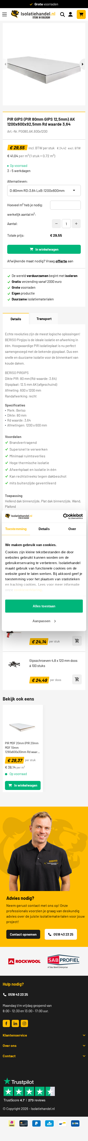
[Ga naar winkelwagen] (81, 14)
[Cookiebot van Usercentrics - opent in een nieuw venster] (63, 516)
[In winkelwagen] (77, 641)
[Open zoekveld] (62, 14)
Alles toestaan (44, 606)
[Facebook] (6, 1023)
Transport (44, 319)
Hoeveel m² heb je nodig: (25, 205)
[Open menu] (4, 14)
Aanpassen (41, 621)
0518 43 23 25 (63, 934)
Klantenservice (15, 1035)
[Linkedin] (15, 1023)
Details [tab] (44, 529)
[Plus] (76, 223)
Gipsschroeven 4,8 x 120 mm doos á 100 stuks (53, 663)
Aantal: (12, 224)
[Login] (71, 14)
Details (16, 319)
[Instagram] (24, 1023)
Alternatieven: (17, 181)
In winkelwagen (46, 249)
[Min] (56, 223)
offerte (61, 261)
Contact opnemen (23, 934)
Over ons (9, 1045)
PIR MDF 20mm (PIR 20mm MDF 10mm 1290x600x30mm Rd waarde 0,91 (23, 747)
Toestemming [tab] (16, 529)
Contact (9, 1056)
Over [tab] (72, 529)
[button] (82, 64)
